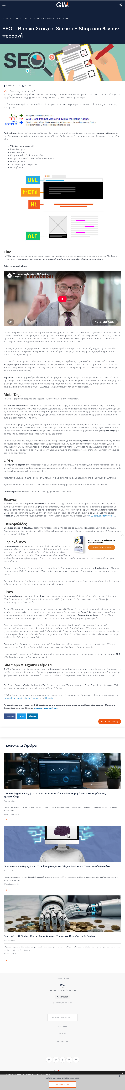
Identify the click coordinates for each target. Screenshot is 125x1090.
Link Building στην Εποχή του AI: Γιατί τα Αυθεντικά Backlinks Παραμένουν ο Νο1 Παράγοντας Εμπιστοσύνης (55, 795)
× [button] (122, 1074)
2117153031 (64, 997)
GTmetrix (48, 697)
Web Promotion (9, 801)
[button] (10, 716)
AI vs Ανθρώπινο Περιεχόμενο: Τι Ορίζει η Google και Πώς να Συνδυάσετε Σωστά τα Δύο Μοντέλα (57, 866)
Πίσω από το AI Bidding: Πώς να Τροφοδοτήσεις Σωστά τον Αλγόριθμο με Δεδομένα (49, 936)
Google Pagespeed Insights (17, 697)
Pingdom (35, 697)
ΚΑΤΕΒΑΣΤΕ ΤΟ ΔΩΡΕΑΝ (101, 547)
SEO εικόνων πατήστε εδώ (102, 515)
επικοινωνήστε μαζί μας (46, 708)
